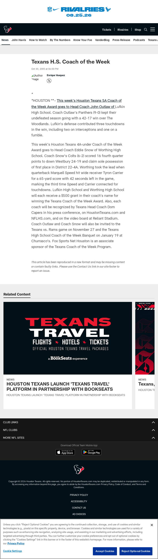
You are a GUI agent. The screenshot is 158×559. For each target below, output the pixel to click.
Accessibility (79, 501)
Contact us (79, 507)
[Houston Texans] (79, 470)
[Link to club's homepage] (7, 28)
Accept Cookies (105, 551)
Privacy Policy (79, 495)
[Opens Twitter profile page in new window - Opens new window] (49, 80)
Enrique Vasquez (56, 75)
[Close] (152, 525)
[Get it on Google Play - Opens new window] (92, 454)
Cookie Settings (12, 550)
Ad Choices (79, 514)
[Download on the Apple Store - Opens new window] (65, 452)
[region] (79, 539)
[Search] (145, 29)
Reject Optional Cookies (136, 551)
